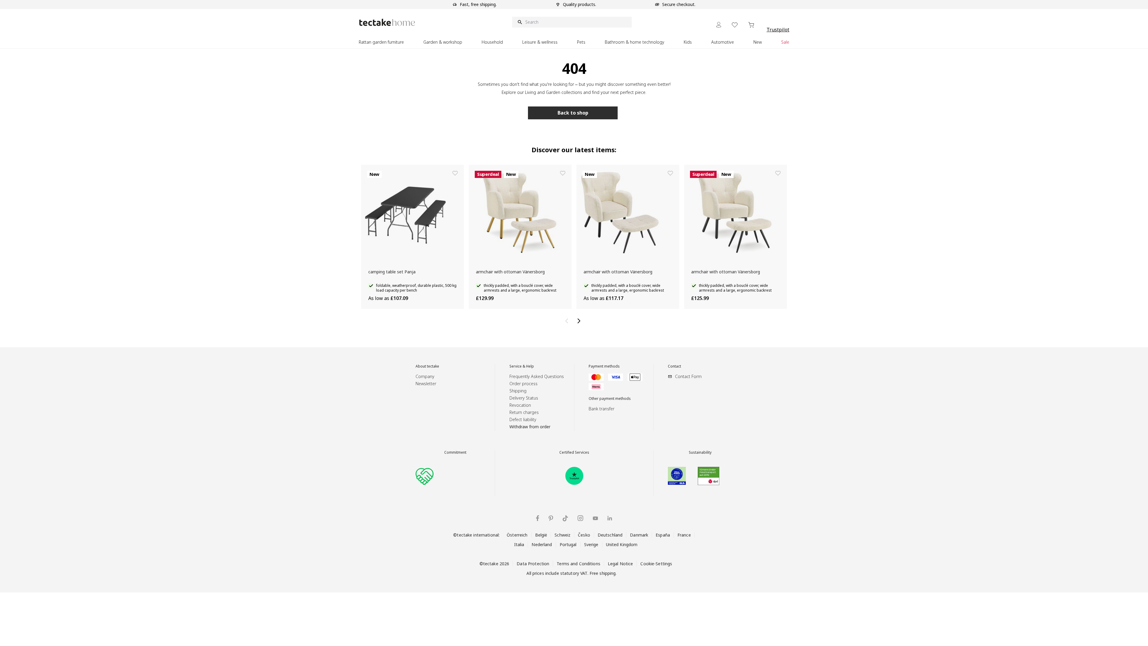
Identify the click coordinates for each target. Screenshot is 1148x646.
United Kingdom (622, 544)
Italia (519, 544)
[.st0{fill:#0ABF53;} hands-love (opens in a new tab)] (424, 476)
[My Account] (718, 25)
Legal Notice (620, 563)
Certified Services (574, 452)
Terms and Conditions (578, 563)
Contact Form (688, 376)
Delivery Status (523, 398)
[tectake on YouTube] (595, 518)
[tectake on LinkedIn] (609, 518)
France (684, 535)
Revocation (520, 405)
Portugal (568, 544)
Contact (674, 366)
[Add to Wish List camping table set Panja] (455, 173)
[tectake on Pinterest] (551, 518)
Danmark (639, 535)
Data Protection (533, 563)
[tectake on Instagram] (580, 518)
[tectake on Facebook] (537, 518)
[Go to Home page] (387, 22)
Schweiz (562, 535)
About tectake (427, 366)
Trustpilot (778, 29)
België (541, 535)
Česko (584, 535)
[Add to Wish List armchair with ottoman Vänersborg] (562, 173)
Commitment (455, 452)
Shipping (517, 391)
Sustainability (700, 452)
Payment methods (604, 366)
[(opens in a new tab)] (574, 476)
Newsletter (426, 383)
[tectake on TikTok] (565, 518)
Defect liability (522, 419)
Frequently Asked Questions (536, 376)
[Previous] (568, 321)
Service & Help (521, 366)
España (663, 535)
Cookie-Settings (656, 563)
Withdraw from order (529, 426)
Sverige (591, 544)
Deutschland (610, 535)
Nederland (542, 544)
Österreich (517, 535)
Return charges (524, 412)
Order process (523, 383)
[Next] (580, 321)
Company (425, 376)
